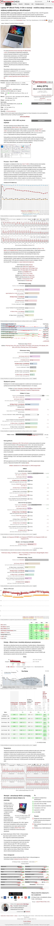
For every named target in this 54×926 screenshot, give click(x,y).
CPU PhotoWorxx (33, 347)
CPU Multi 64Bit (24, 270)
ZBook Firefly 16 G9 (16, 127)
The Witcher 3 (14, 552)
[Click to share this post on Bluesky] (12, 897)
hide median (47, 670)
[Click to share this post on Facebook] (5, 897)
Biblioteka (27, 4)
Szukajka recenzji (39, 4)
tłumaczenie (19, 20)
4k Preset (32, 277)
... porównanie (45, 341)
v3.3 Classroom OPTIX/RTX (26, 537)
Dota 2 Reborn (4, 628)
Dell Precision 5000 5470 (19, 289)
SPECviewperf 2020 (35, 465)
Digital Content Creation (35, 388)
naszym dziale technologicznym (26, 262)
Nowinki (21, 4)
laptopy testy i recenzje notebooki (7, 915)
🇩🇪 (46, 20)
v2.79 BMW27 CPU (26, 271)
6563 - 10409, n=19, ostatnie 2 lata (18, 397)
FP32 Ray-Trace (9, 345)
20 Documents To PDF (27, 278)
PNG (48, 99)
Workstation (21, 473)
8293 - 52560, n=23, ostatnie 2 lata (21, 474)
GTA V (19, 552)
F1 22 (2, 638)
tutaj (28, 463)
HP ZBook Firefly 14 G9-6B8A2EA (26, 210)
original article (19, 904)
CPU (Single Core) (33, 268)
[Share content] (2, 897)
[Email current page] (15, 900)
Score (15, 388)
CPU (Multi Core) (24, 268)
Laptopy (8, 4)
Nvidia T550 (38, 131)
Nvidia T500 (21, 446)
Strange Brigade (40, 552)
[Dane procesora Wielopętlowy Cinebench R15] (24, 231)
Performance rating (5, 552)
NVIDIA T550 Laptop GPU (6, 89)
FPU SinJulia (35, 345)
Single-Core (31, 275)
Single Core (31, 266)
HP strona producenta (11, 111)
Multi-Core (25, 275)
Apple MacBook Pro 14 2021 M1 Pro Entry (14, 293)
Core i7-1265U (25, 164)
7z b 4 (24, 273)
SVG (50, 99)
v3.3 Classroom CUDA (39, 537)
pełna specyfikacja (25, 116)
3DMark (11, 465)
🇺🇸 (45, 20)
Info (32, 4)
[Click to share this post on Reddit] (18, 897)
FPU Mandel (42, 345)
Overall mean (29, 280)
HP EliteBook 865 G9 (26, 214)
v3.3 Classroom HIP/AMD (13, 537)
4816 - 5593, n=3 (24, 485)
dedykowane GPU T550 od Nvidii (20, 443)
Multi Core (25, 266)
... (52, 4)
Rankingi (14, 4)
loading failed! (35, 103)
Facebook (27, 911)
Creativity (28, 390)
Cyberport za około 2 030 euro (21, 859)
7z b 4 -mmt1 (30, 273)
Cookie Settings (27, 921)
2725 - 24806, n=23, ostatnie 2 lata (21, 506)
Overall (17, 390)
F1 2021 (2, 636)
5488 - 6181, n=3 (21, 417)
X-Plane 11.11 (27, 554)
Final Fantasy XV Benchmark (29, 552)
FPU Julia (16, 345)
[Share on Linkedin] (29, 897)
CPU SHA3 (22, 345)
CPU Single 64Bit (33, 270)
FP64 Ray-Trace (24, 347)
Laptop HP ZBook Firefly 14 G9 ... (43, 901)
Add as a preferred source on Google (17, 893)
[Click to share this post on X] (15, 897)
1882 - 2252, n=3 (24, 517)
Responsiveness (35, 390)
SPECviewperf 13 (26, 465)
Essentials (20, 388)
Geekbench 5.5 (17, 465)
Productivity (26, 388)
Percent (31, 264)
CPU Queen (28, 345)
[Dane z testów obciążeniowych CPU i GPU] (24, 776)
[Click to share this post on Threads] (8, 897)
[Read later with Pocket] (22, 897)
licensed (40, 99)
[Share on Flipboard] (25, 897)
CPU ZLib (17, 347)
